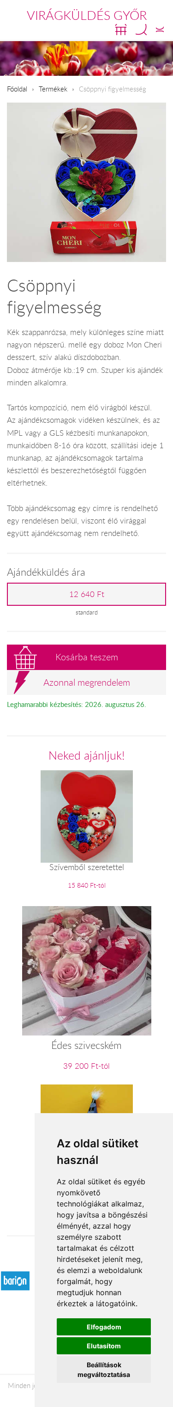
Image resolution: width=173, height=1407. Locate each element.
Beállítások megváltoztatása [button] (104, 1369)
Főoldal (17, 88)
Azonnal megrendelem (86, 682)
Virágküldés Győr (87, 15)
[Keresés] (141, 29)
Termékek (53, 88)
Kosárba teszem (86, 657)
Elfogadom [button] (104, 1327)
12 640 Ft (86, 594)
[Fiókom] (160, 29)
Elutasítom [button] (104, 1346)
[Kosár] (120, 29)
